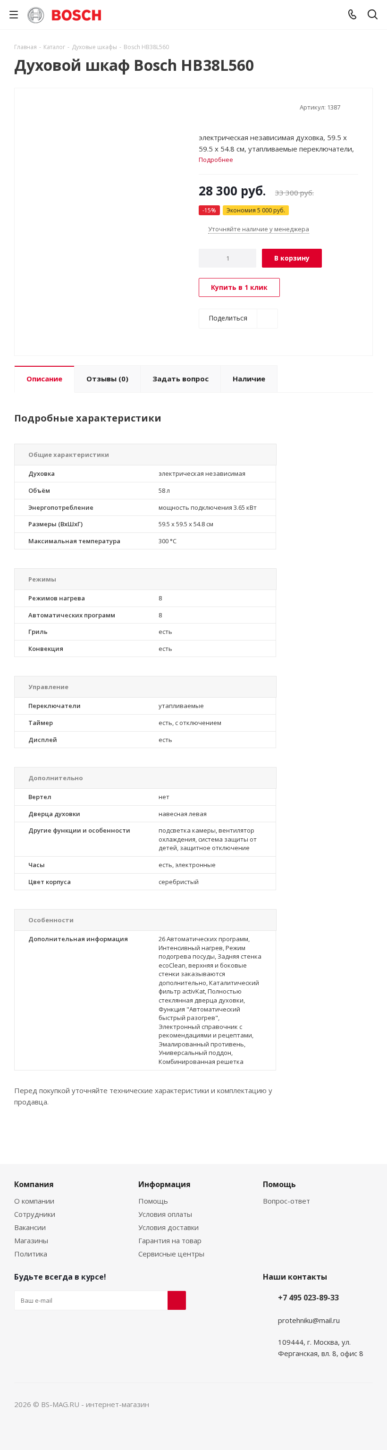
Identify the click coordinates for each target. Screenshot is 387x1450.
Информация (164, 1184)
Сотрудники (34, 1214)
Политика (30, 1253)
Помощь (153, 1201)
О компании (34, 1201)
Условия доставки (168, 1227)
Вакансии (30, 1227)
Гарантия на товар (170, 1240)
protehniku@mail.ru (309, 1320)
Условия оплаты (165, 1214)
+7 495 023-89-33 (308, 1297)
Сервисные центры (171, 1253)
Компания (34, 1184)
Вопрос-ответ (286, 1201)
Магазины (31, 1240)
